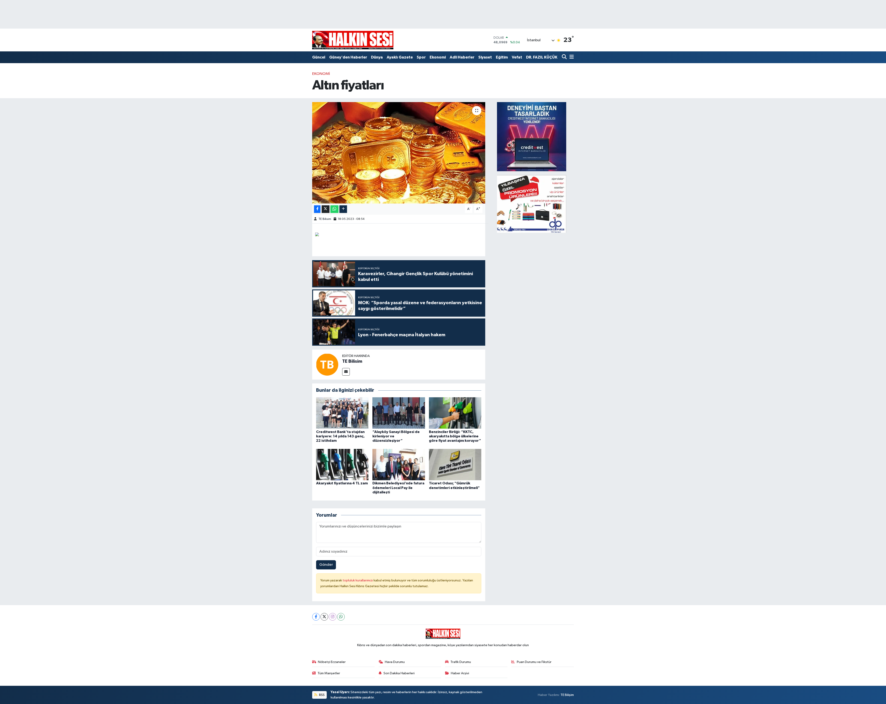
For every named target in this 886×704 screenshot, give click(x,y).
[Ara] (565, 57)
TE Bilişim (567, 695)
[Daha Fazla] (343, 209)
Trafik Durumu (460, 662)
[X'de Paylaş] (325, 209)
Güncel (318, 57)
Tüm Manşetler (328, 673)
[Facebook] (316, 617)
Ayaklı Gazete (400, 57)
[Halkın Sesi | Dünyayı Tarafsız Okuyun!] (352, 39)
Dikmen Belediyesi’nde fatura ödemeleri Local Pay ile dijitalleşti (398, 487)
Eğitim (502, 57)
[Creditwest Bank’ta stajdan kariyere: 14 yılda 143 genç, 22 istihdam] (342, 413)
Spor (421, 57)
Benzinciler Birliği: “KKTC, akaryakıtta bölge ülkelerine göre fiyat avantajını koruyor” (455, 436)
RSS (321, 695)
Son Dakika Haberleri (399, 673)
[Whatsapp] (341, 617)
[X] (324, 617)
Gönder (326, 565)
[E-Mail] (346, 372)
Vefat (517, 57)
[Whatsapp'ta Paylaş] (334, 209)
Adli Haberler (462, 57)
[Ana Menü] (571, 57)
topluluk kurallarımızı (358, 580)
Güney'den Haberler (348, 57)
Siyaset (485, 57)
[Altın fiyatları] (398, 152)
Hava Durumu (395, 662)
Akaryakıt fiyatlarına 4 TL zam (342, 483)
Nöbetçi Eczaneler (332, 662)
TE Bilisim (324, 219)
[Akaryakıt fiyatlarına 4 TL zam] (342, 464)
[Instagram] (332, 617)
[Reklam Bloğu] (531, 136)
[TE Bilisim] (327, 364)
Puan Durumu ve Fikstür (534, 662)
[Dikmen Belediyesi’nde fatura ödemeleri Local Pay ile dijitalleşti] (398, 464)
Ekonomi (438, 57)
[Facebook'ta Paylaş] (317, 209)
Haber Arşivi (460, 673)
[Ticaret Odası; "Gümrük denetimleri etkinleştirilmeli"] (455, 464)
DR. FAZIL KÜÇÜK (541, 57)
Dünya (377, 57)
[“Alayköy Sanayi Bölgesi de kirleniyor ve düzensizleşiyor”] (398, 413)
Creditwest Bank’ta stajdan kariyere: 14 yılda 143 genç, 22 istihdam (340, 436)
